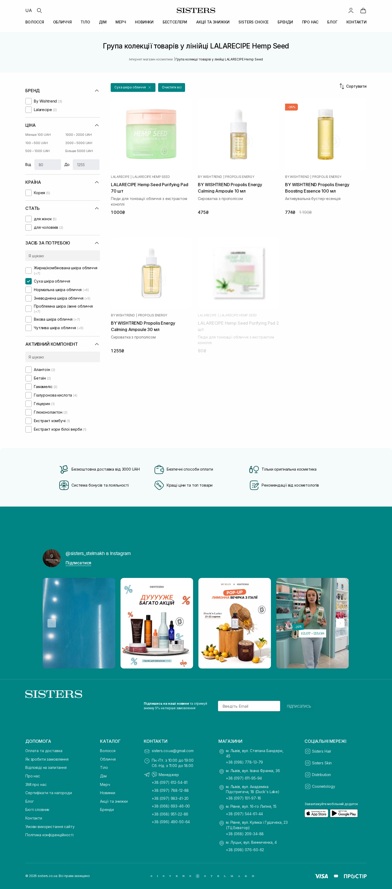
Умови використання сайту (50, 826)
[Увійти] (350, 10)
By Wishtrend (210, 177)
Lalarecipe (120, 177)
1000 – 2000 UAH (78, 135)
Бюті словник (37, 809)
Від (28, 164)
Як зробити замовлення (47, 759)
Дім (103, 776)
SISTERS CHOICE (253, 22)
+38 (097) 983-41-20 (170, 798)
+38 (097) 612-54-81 (169, 782)
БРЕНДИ (285, 22)
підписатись (299, 706)
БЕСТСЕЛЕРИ (175, 22)
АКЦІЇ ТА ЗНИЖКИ (213, 22)
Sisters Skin (322, 763)
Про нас (32, 776)
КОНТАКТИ (356, 22)
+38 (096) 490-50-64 (171, 821)
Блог (29, 801)
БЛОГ (332, 22)
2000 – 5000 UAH (78, 143)
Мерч (105, 784)
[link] (363, 10)
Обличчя (108, 759)
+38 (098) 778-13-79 (244, 762)
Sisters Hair (321, 751)
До (67, 164)
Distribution (321, 774)
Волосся (107, 750)
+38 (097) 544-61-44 (244, 813)
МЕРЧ (120, 22)
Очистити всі (172, 87)
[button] (133, 87)
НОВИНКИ (144, 22)
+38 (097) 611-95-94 (244, 778)
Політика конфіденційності (49, 835)
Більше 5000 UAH (79, 151)
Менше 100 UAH (37, 135)
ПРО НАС (310, 22)
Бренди (107, 809)
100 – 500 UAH (36, 143)
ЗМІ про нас (35, 784)
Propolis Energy (239, 177)
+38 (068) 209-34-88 (245, 833)
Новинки (107, 792)
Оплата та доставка (43, 750)
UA (28, 10)
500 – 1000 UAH (37, 151)
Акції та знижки (114, 801)
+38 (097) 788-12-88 (170, 790)
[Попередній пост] (51, 623)
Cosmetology (323, 786)
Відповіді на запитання (46, 767)
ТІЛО (85, 22)
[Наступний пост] (340, 623)
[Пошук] (39, 10)
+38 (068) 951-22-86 (170, 814)
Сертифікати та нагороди (48, 792)
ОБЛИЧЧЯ (62, 22)
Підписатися (78, 562)
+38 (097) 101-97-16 (243, 798)
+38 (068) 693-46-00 (171, 806)
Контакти (33, 818)
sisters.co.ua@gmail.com (173, 750)
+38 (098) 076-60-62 (245, 849)
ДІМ (103, 22)
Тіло (104, 767)
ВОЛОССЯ (34, 22)
